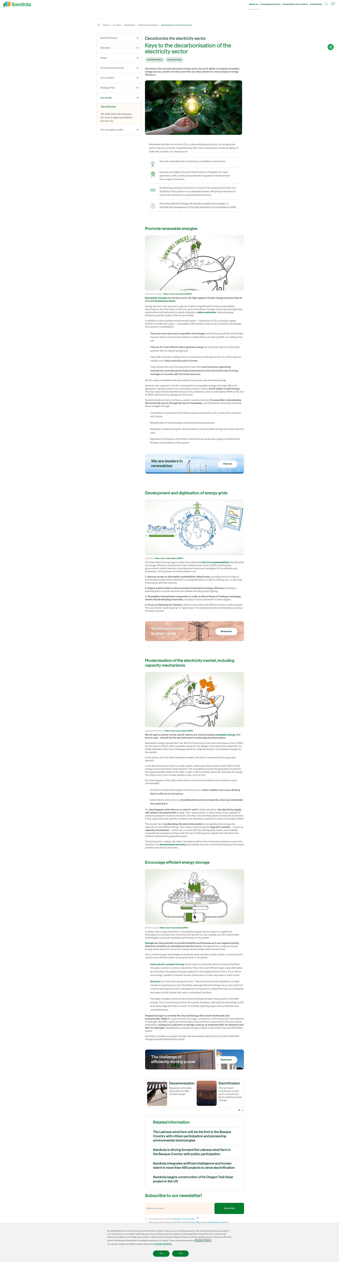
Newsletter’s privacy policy (185, 1219)
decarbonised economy (173, 845)
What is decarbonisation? (148, 25)
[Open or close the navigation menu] (333, 5)
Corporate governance (270, 4)
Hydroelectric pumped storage (167, 964)
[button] (138, 38)
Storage (149, 943)
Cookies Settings (163, 1244)
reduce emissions (206, 312)
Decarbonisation (154, 60)
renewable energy (225, 735)
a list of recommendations (214, 562)
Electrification (129, 25)
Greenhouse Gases (165, 301)
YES (180, 1253)
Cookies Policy (203, 1240)
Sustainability (316, 4)
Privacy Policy (195, 1222)
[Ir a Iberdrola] (13, 5)
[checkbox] (146, 1219)
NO (161, 1253)
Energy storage (174, 60)
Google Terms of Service (218, 1222)
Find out (227, 464)
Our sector (117, 25)
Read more (226, 631)
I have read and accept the (187, 1218)
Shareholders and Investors (295, 4)
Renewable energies (156, 298)
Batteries (155, 982)
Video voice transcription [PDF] (177, 294)
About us (253, 4)
